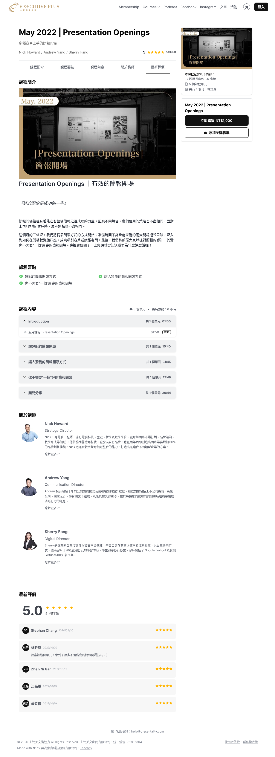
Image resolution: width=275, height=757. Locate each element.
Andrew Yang (57, 478)
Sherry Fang (56, 531)
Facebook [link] (188, 7)
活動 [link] (233, 7)
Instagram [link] (208, 7)
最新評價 (158, 67)
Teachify (86, 748)
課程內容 (97, 67)
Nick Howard (56, 423)
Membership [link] (129, 7)
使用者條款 (232, 742)
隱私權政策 (250, 742)
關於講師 (127, 67)
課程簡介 (37, 67)
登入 (261, 7)
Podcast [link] (170, 7)
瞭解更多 (51, 454)
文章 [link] (223, 7)
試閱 (166, 332)
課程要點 (67, 67)
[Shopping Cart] (246, 6)
